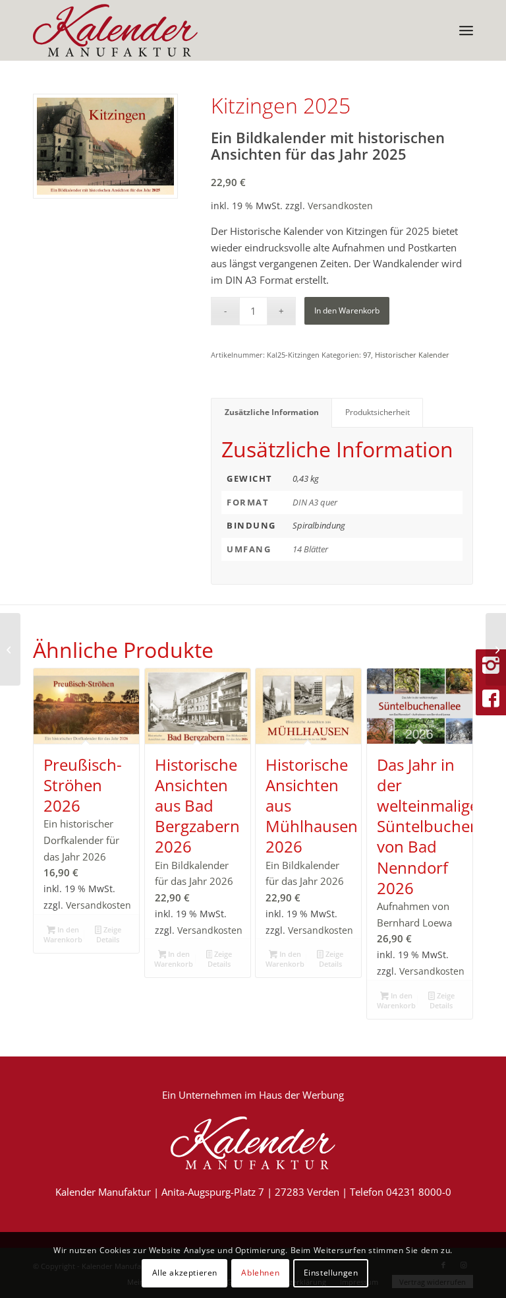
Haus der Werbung (301, 1094)
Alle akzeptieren (185, 1272)
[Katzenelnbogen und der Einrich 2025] (10, 649)
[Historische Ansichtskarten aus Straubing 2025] (496, 649)
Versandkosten (340, 206)
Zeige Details (108, 934)
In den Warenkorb (347, 310)
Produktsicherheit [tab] (377, 412)
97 (367, 355)
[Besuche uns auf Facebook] (491, 698)
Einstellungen (331, 1272)
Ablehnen (260, 1272)
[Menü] (466, 30)
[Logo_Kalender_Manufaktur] (115, 30)
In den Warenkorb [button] (62, 934)
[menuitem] (466, 30)
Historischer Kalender (412, 355)
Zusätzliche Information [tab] (272, 412)
